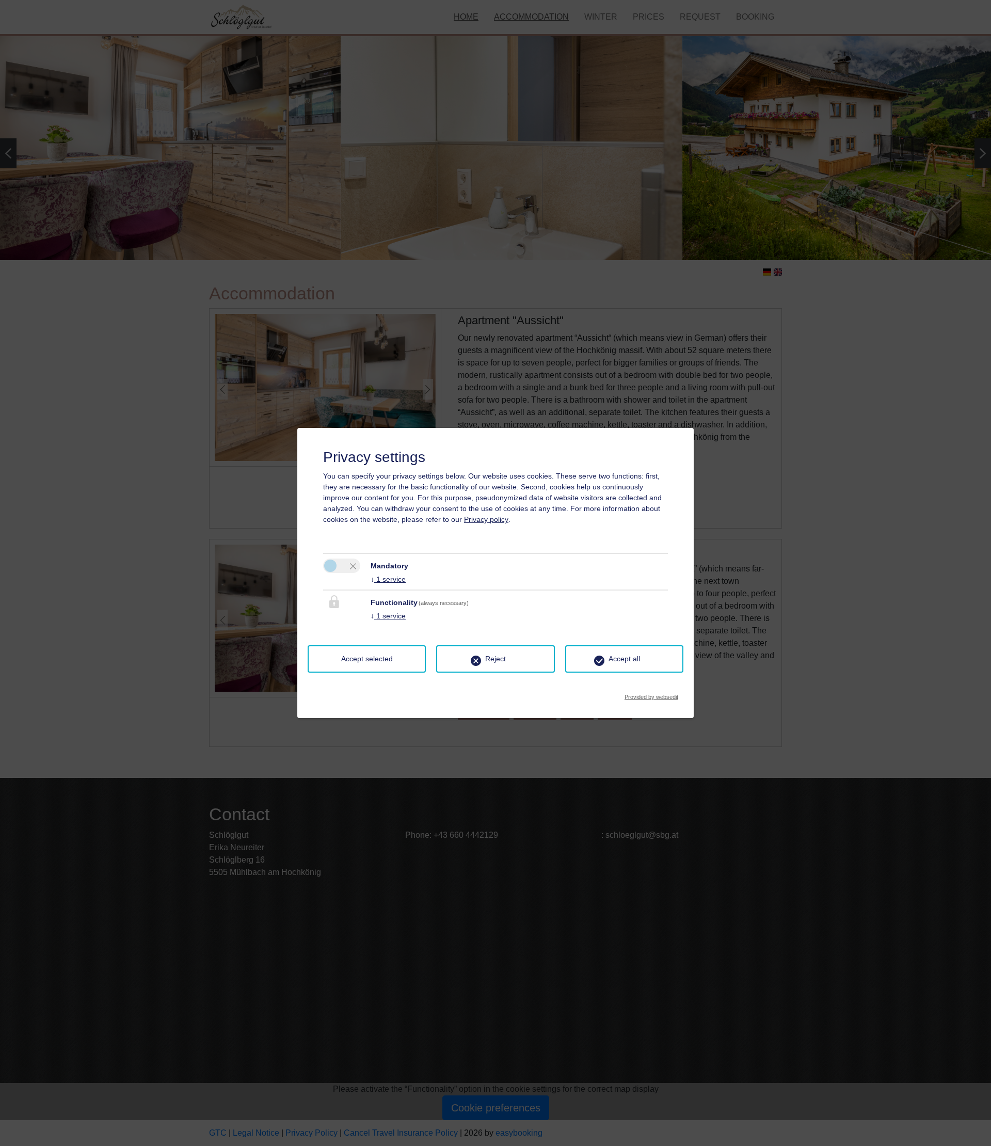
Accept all (624, 659)
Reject (495, 659)
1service (388, 579)
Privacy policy (486, 519)
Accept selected (367, 659)
